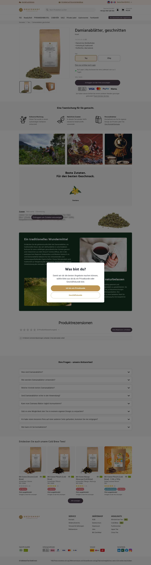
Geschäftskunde (75, 295)
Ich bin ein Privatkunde (75, 288)
